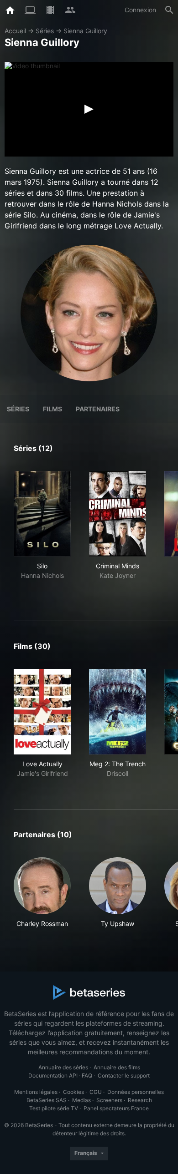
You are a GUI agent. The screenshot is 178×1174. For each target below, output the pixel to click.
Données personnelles (135, 1091)
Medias (81, 1100)
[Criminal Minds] (117, 514)
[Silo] (42, 514)
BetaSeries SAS (46, 1100)
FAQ (87, 1075)
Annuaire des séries (63, 1067)
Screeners (109, 1100)
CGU (95, 1091)
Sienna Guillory (85, 31)
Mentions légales (36, 1091)
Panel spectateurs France (116, 1108)
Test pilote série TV (53, 1108)
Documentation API (53, 1075)
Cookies (73, 1091)
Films (52, 409)
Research (140, 1100)
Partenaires (98, 409)
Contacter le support (124, 1075)
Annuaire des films (117, 1067)
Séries (45, 31)
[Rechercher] (169, 10)
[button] (42, 892)
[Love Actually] (42, 711)
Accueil (15, 31)
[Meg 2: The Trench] (117, 711)
